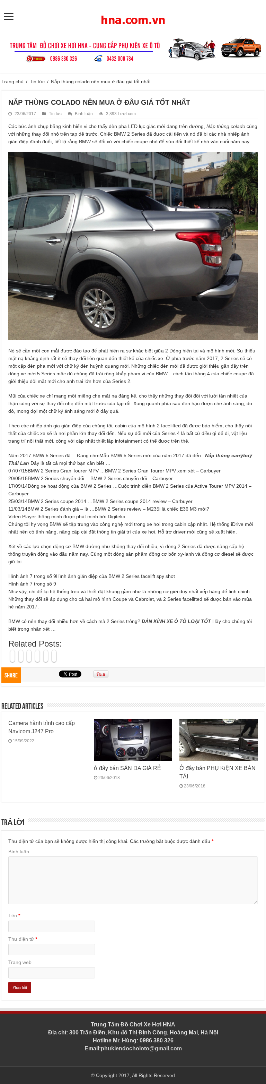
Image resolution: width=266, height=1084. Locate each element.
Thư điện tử (22, 939)
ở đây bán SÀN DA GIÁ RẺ (127, 768)
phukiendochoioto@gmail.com (141, 1048)
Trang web (20, 962)
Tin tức (37, 81)
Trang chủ (12, 81)
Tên (14, 915)
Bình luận (84, 113)
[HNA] (133, 16)
